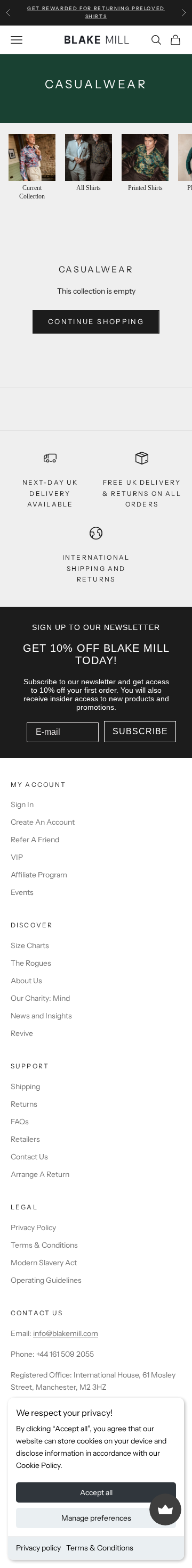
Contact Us (29, 1157)
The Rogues (31, 963)
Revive (22, 1033)
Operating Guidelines (46, 1280)
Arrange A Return (40, 1174)
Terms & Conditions (99, 1548)
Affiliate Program (39, 875)
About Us (26, 980)
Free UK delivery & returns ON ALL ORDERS (141, 493)
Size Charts (30, 945)
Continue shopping (96, 321)
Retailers (25, 1139)
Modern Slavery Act (44, 1262)
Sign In (22, 804)
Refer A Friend (35, 839)
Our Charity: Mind (40, 998)
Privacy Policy (33, 1227)
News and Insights (41, 1016)
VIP (17, 857)
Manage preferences (96, 1518)
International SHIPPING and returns (96, 568)
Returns (24, 1104)
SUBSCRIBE (140, 731)
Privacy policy (38, 1548)
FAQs (20, 1121)
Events (22, 892)
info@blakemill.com (65, 1333)
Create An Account (43, 822)
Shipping (25, 1086)
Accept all (96, 1492)
